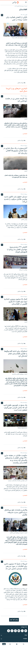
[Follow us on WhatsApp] (12, 630)
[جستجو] (23, 644)
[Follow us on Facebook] (25, 630)
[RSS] (8, 630)
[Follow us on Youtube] (18, 630)
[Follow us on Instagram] (15, 630)
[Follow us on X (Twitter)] (22, 630)
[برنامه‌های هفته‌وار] (10, 644)
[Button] (21, 83)
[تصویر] (17, 644)
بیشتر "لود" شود (14, 620)
